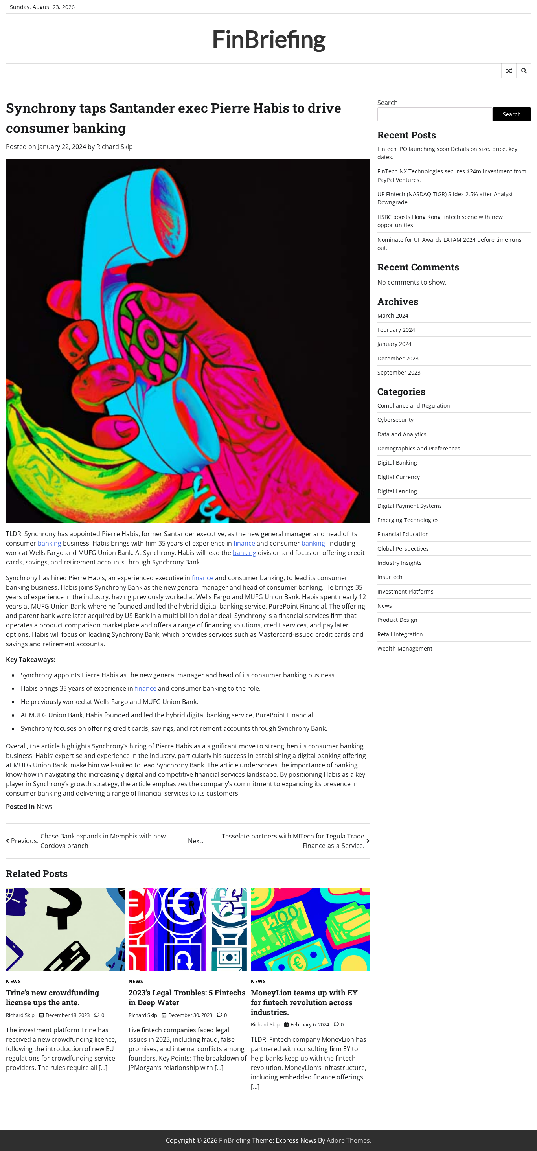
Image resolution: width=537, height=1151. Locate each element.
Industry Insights (399, 563)
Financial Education (403, 534)
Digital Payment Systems (409, 505)
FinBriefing (269, 38)
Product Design (397, 620)
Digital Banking (397, 463)
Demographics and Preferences (418, 448)
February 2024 (396, 330)
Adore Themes (348, 1140)
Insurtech (390, 577)
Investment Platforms (405, 591)
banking (49, 543)
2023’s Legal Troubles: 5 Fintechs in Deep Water (187, 997)
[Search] (523, 70)
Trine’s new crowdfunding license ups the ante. (52, 997)
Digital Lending (397, 491)
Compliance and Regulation (413, 406)
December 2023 (398, 358)
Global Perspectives (403, 548)
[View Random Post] (509, 70)
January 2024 (394, 344)
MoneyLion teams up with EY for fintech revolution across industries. (304, 1002)
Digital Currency (398, 477)
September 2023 (399, 373)
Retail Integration (400, 634)
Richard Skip (114, 146)
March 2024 (392, 315)
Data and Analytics (402, 434)
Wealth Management (404, 649)
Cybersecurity (395, 420)
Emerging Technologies (408, 520)
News (45, 806)
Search (387, 102)
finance (244, 543)
